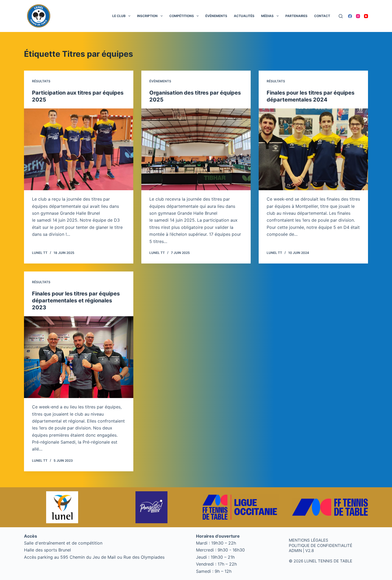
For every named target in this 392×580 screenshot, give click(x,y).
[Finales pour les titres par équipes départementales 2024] (313, 149)
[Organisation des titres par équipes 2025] (196, 149)
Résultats (41, 81)
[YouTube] (366, 16)
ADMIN (295, 550)
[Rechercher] (341, 16)
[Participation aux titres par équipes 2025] (78, 149)
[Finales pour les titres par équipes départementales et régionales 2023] (78, 357)
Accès (30, 536)
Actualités (244, 16)
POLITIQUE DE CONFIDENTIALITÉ (320, 545)
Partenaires (296, 16)
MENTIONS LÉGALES (308, 540)
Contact (322, 16)
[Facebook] (350, 16)
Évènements (216, 16)
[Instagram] (358, 16)
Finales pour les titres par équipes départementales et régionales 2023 (76, 300)
